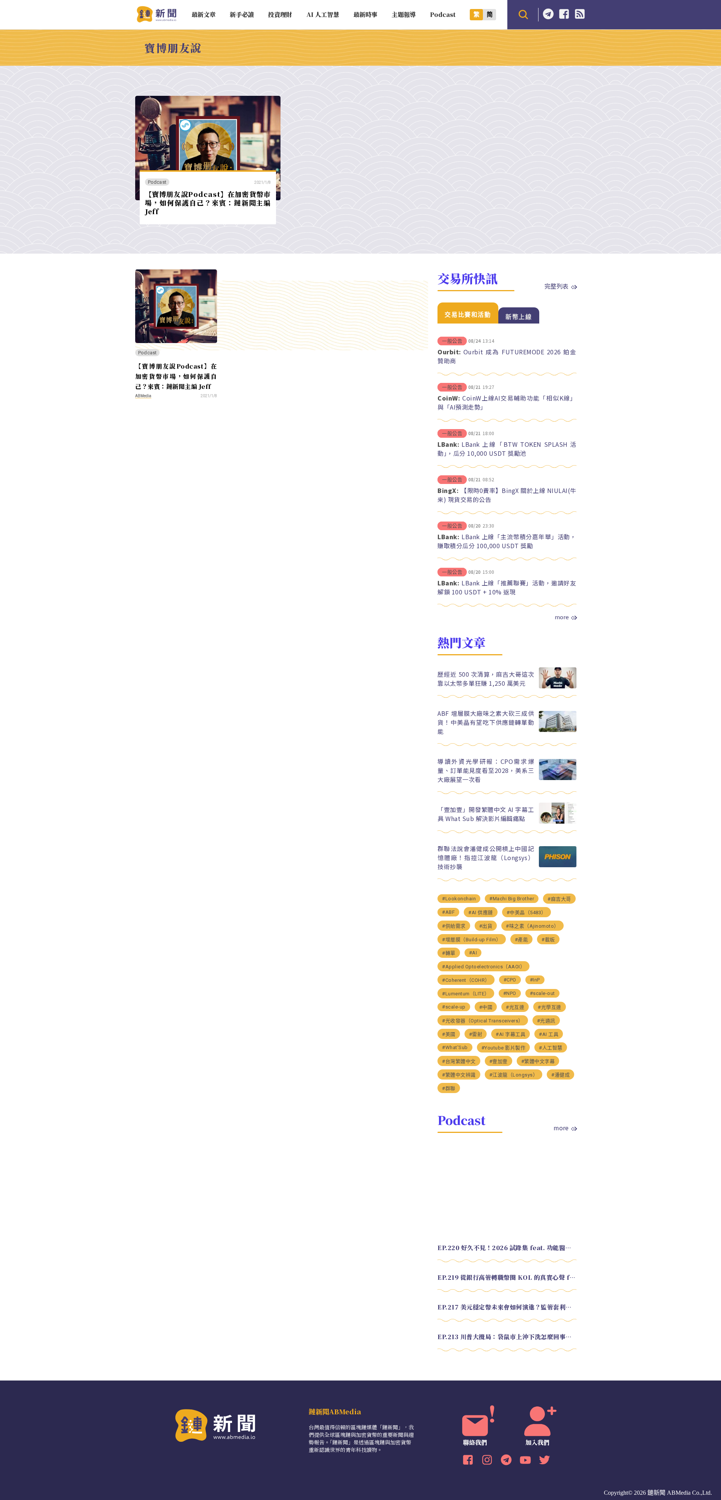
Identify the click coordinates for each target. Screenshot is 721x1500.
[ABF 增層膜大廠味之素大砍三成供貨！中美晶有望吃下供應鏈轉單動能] (557, 730)
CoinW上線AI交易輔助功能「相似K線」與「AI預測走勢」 (506, 402)
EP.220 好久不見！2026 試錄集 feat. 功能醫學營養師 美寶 (506, 1247)
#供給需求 (454, 926)
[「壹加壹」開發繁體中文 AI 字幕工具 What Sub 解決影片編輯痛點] (557, 821)
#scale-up (454, 1007)
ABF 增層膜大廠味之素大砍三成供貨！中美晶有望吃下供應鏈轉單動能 (485, 722)
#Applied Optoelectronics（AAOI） (483, 966)
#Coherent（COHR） (466, 980)
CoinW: (448, 397)
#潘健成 (560, 1075)
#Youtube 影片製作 (503, 1048)
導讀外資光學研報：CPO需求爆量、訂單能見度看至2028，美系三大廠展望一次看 (485, 770)
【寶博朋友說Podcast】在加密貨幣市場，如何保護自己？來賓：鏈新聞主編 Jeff (208, 202)
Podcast (157, 182)
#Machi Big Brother (511, 898)
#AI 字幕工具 (510, 1034)
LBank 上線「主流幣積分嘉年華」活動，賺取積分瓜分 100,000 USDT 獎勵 (506, 541)
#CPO (510, 980)
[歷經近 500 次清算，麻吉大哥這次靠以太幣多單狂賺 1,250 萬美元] (557, 686)
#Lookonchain (459, 898)
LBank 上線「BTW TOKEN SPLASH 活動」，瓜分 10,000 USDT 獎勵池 (506, 449)
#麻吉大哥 (559, 899)
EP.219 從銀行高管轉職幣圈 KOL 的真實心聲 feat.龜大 (506, 1277)
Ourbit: (449, 351)
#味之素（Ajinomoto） (532, 926)
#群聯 (449, 1088)
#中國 (486, 1007)
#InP (535, 980)
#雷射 (476, 1034)
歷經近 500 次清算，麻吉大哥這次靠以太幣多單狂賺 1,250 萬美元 (485, 679)
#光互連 (515, 1007)
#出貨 (486, 926)
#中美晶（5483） (526, 912)
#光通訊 (546, 1021)
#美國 (449, 1034)
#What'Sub (455, 1047)
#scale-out (542, 993)
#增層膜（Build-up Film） (471, 939)
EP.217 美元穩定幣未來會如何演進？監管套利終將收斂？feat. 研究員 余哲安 (506, 1307)
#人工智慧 (551, 1048)
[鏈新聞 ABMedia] (156, 20)
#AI (473, 953)
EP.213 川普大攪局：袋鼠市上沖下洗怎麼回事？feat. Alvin (506, 1336)
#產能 (521, 939)
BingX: (448, 490)
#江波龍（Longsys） (513, 1075)
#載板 (548, 939)
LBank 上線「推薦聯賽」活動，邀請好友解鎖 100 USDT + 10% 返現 (506, 587)
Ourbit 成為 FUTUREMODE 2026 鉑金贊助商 (506, 356)
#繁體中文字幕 (538, 1061)
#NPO (509, 993)
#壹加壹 (498, 1061)
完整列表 (557, 285)
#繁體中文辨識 (459, 1075)
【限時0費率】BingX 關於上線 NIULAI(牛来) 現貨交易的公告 (506, 495)
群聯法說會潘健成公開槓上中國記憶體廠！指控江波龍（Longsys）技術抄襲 (485, 857)
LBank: (448, 444)
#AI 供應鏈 (480, 912)
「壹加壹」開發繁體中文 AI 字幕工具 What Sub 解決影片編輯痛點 (485, 814)
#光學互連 (549, 1007)
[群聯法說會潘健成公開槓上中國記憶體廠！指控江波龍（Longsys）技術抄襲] (557, 865)
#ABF (448, 912)
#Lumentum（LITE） (466, 993)
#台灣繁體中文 (459, 1061)
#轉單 (449, 953)
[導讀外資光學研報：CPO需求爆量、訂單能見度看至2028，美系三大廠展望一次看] (557, 778)
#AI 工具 (548, 1034)
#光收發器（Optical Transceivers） (482, 1021)
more (562, 617)
